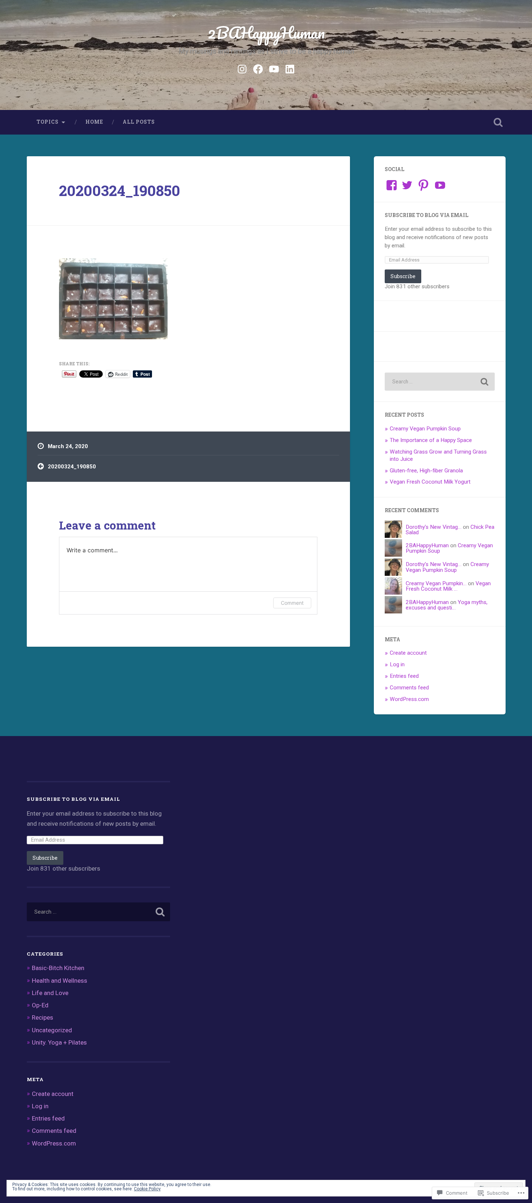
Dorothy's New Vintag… (433, 527)
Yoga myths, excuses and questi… (446, 605)
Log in (397, 664)
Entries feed (404, 676)
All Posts (139, 122)
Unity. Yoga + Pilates (59, 1042)
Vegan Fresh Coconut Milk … (448, 586)
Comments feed (409, 687)
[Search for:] (440, 382)
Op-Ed (40, 1005)
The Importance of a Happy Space (431, 440)
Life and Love (50, 992)
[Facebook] (258, 68)
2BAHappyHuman (266, 32)
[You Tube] (274, 68)
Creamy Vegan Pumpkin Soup (425, 428)
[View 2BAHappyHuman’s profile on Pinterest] (423, 185)
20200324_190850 (119, 190)
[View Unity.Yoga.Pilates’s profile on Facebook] (391, 185)
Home (94, 122)
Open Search (498, 122)
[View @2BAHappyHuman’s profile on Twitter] (407, 185)
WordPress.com (409, 699)
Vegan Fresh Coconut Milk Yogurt (430, 482)
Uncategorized (52, 1030)
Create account (408, 653)
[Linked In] (290, 68)
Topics (48, 122)
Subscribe (402, 276)
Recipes (42, 1017)
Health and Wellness (59, 980)
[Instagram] (242, 68)
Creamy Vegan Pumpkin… (436, 583)
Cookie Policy (147, 1188)
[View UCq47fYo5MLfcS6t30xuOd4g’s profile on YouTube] (440, 185)
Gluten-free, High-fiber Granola (426, 470)
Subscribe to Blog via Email (426, 215)
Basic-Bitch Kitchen (58, 968)
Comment (292, 603)
